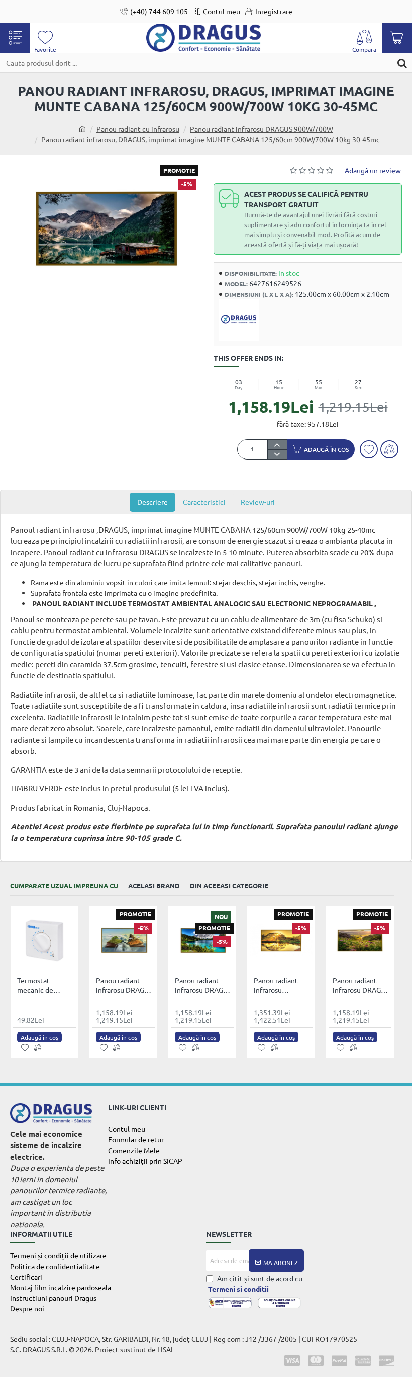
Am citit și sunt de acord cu (255, 1283)
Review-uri (258, 501)
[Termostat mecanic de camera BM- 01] (44, 940)
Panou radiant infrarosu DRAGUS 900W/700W (261, 128)
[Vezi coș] (397, 38)
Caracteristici (204, 501)
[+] (277, 444)
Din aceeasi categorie (229, 886)
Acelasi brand (154, 886)
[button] (321, 449)
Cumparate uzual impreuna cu (64, 886)
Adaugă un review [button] (373, 170)
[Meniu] (15, 38)
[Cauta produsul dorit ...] (402, 62)
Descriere (152, 501)
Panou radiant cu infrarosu (137, 128)
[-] (277, 454)
